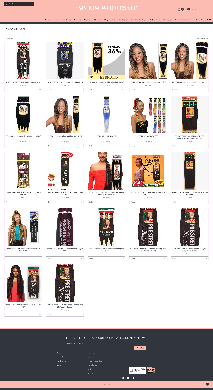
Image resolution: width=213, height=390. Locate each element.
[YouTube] (128, 378)
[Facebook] (133, 378)
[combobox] (23, 90)
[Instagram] (122, 378)
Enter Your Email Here (73, 344)
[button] (180, 9)
